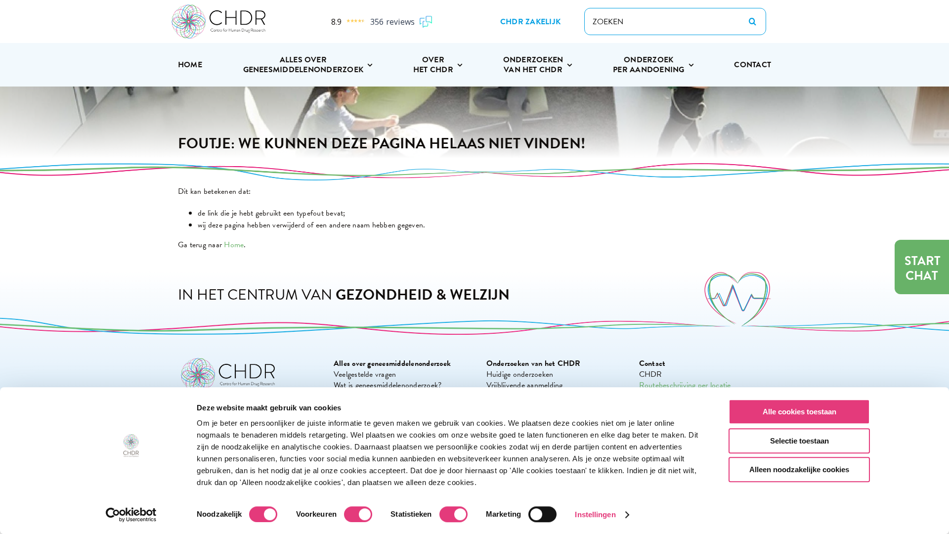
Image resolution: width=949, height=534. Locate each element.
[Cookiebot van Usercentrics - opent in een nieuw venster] (131, 514)
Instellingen (595, 514)
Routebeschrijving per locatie (685, 385)
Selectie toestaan (799, 441)
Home (234, 245)
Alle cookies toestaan (799, 411)
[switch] (358, 514)
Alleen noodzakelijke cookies (799, 469)
